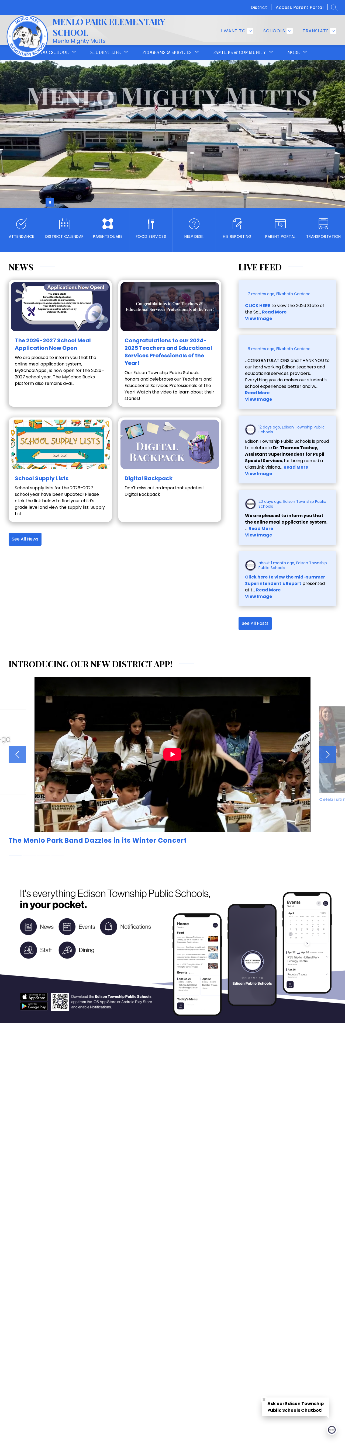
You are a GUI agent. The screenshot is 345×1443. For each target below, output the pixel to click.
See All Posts (255, 623)
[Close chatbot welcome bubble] (264, 1399)
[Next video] (327, 754)
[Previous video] (17, 754)
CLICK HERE (257, 305)
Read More (274, 312)
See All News (25, 539)
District (259, 7)
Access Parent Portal (299, 7)
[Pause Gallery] (50, 202)
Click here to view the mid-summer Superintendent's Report (285, 580)
